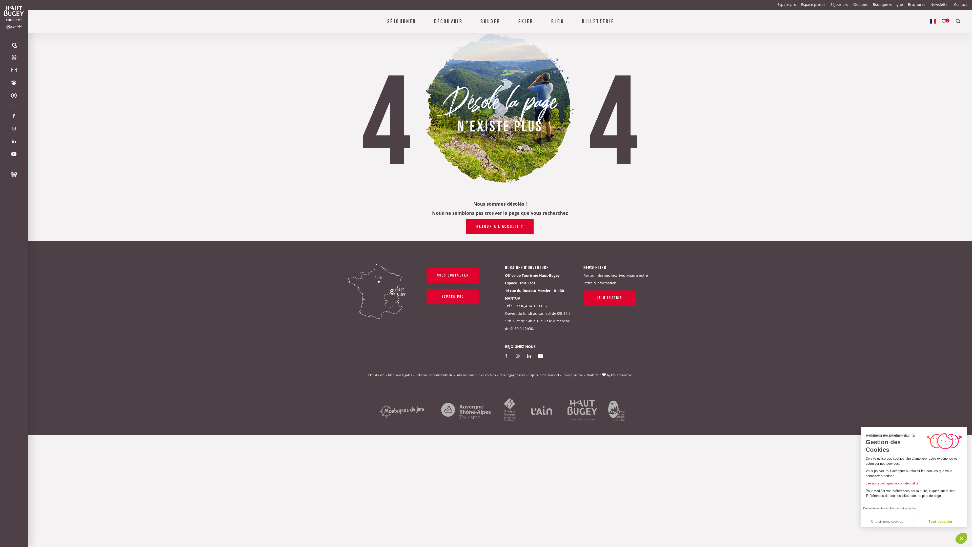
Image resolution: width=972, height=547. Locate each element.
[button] (961, 538)
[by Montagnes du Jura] (402, 411)
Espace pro (786, 4)
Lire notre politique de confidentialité (892, 483)
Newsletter (939, 4)
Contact (960, 4)
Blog (557, 21)
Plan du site (376, 375)
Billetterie (598, 21)
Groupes (860, 4)
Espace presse (813, 4)
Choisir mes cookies (887, 521)
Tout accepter (940, 521)
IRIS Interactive (621, 375)
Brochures (916, 4)
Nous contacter (453, 275)
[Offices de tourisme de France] (509, 411)
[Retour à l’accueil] (14, 13)
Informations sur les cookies (476, 375)
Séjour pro (839, 4)
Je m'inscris (609, 297)
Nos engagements (512, 375)
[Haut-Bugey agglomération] (582, 411)
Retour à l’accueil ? (499, 226)
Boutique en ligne (888, 4)
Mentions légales (400, 375)
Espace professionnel (544, 375)
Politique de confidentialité (434, 375)
